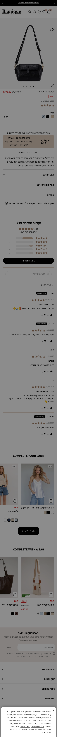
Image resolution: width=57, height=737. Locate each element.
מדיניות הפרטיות (37, 726)
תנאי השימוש (25, 726)
